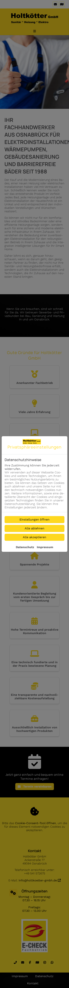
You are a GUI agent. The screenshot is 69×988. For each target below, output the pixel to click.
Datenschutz (25, 547)
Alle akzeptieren (34, 537)
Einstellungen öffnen (34, 519)
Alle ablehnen (34, 528)
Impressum (45, 547)
